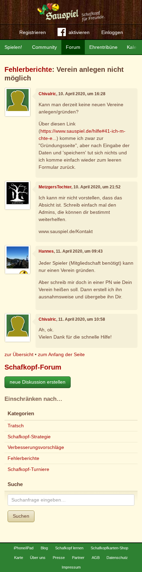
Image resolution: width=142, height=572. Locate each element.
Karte (18, 558)
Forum (73, 47)
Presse (59, 558)
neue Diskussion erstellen (37, 382)
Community (44, 47)
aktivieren (79, 32)
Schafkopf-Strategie (29, 436)
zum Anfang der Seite (61, 354)
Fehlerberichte (28, 69)
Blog (44, 548)
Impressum (71, 567)
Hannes (46, 251)
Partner (78, 558)
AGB (96, 558)
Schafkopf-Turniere (28, 469)
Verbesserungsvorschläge (36, 447)
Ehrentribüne (103, 47)
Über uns (37, 558)
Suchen (21, 516)
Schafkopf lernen (69, 548)
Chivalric (47, 93)
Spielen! (13, 47)
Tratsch (16, 425)
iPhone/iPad (23, 548)
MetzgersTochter (55, 187)
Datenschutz (117, 558)
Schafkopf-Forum (32, 367)
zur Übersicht (18, 354)
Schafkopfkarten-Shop (109, 548)
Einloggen (112, 32)
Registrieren (32, 32)
